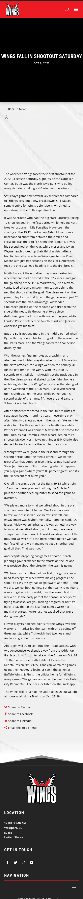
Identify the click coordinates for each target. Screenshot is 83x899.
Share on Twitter (19, 707)
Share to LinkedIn (20, 721)
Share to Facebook (20, 714)
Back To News (17, 109)
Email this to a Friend (22, 728)
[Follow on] (7, 862)
